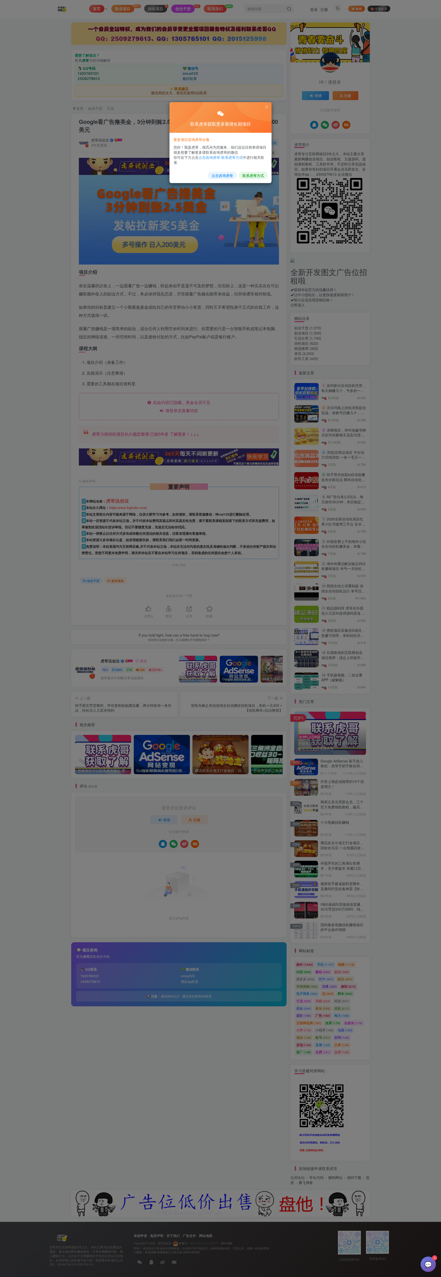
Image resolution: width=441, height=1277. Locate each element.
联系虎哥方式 (253, 175)
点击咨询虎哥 (222, 175)
